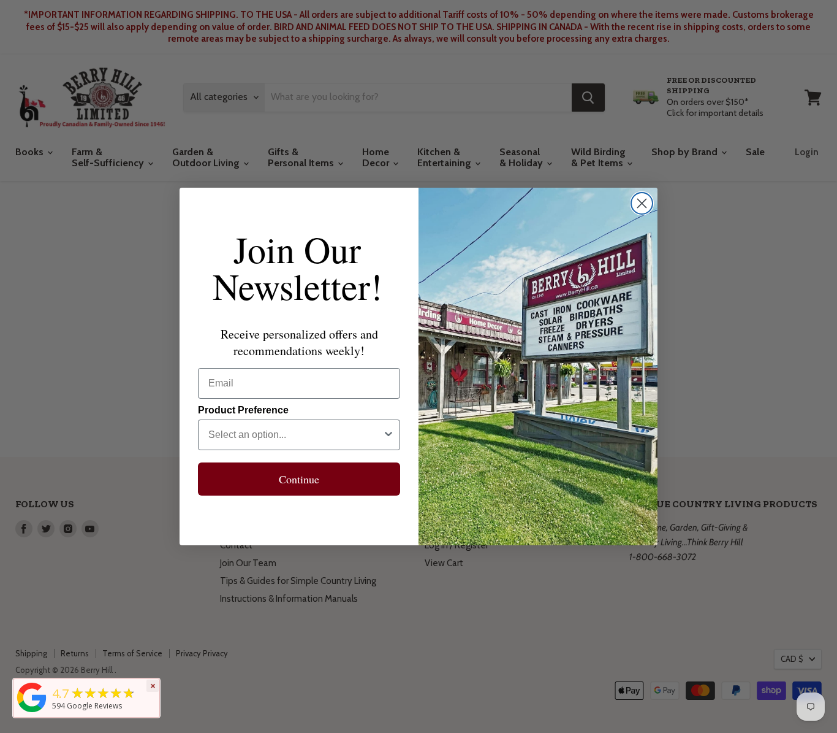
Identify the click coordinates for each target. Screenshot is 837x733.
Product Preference (243, 410)
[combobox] (295, 435)
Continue (299, 479)
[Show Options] (388, 435)
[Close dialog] (642, 203)
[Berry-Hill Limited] (32, 712)
